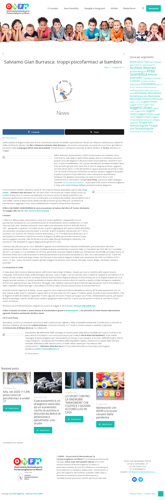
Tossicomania (135, 131)
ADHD (133, 62)
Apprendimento (136, 65)
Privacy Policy (136, 493)
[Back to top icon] (160, 494)
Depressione (135, 84)
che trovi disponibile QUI (84, 305)
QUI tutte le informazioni (36, 210)
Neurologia (154, 96)
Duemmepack (72, 310)
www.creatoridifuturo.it (47, 349)
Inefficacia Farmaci (150, 87)
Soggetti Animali (135, 102)
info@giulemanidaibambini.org (142, 472)
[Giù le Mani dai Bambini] (17, 8)
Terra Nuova (10, 137)
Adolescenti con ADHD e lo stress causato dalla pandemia (106, 412)
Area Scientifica (142, 72)
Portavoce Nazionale (152, 98)
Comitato (135, 80)
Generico (139, 87)
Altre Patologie (155, 62)
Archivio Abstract (143, 67)
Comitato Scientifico (148, 81)
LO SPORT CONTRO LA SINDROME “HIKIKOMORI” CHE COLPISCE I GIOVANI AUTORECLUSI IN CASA (77, 404)
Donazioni (153, 8)
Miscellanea (141, 93)
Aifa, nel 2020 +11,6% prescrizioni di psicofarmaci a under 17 (16, 396)
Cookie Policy (149, 493)
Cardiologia (147, 78)
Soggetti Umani (136, 105)
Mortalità (134, 96)
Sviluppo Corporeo (144, 120)
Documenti (148, 84)
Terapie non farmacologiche (141, 124)
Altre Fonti (143, 61)
